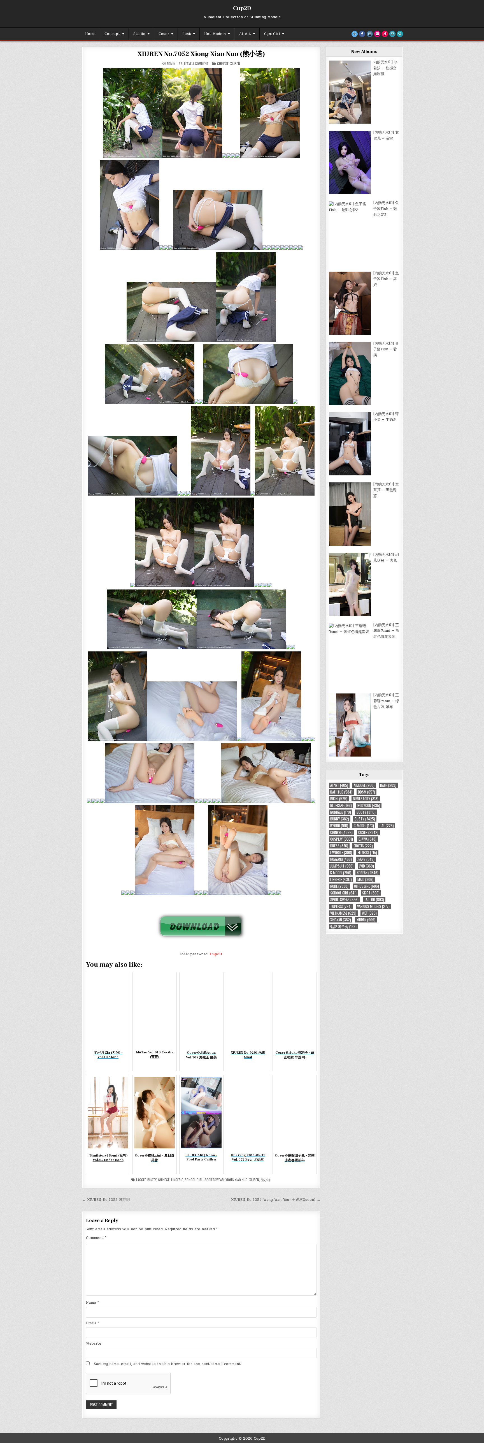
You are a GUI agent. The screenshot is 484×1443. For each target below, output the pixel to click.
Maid (365, 879)
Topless (341, 906)
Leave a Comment (196, 63)
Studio (139, 34)
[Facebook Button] (362, 34)
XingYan (340, 919)
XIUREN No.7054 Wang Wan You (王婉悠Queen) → (275, 1199)
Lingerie (177, 1179)
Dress (339, 845)
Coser (164, 34)
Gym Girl (272, 34)
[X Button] (355, 34)
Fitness (367, 852)
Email (92, 1323)
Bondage (340, 812)
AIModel (364, 785)
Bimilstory (365, 798)
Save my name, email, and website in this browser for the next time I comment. (168, 1364)
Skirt (371, 893)
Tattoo (374, 899)
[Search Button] (400, 34)
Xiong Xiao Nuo (236, 1179)
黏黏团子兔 (343, 926)
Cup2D (242, 8)
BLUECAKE (341, 805)
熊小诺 (266, 1179)
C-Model (364, 825)
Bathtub (341, 792)
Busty (151, 1179)
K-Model (340, 872)
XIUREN (235, 63)
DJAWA (367, 839)
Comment (96, 1238)
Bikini (338, 798)
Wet (369, 913)
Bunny (339, 819)
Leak (186, 34)
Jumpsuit (341, 866)
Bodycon (368, 805)
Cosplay (341, 839)
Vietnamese (343, 913)
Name (92, 1302)
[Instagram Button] (370, 34)
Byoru (339, 825)
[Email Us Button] (392, 34)
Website (93, 1343)
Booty (366, 812)
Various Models (373, 906)
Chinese (223, 63)
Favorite (341, 852)
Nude (339, 886)
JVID (366, 866)
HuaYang (341, 859)
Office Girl (366, 886)
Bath (388, 785)
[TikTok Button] (385, 34)
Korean (367, 872)
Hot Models (215, 34)
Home (90, 34)
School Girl (194, 1179)
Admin (171, 63)
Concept (112, 34)
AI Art (245, 34)
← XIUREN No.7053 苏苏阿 (106, 1199)
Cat (387, 825)
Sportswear (214, 1179)
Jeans (365, 859)
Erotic (363, 845)
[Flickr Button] (377, 34)
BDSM (366, 792)
